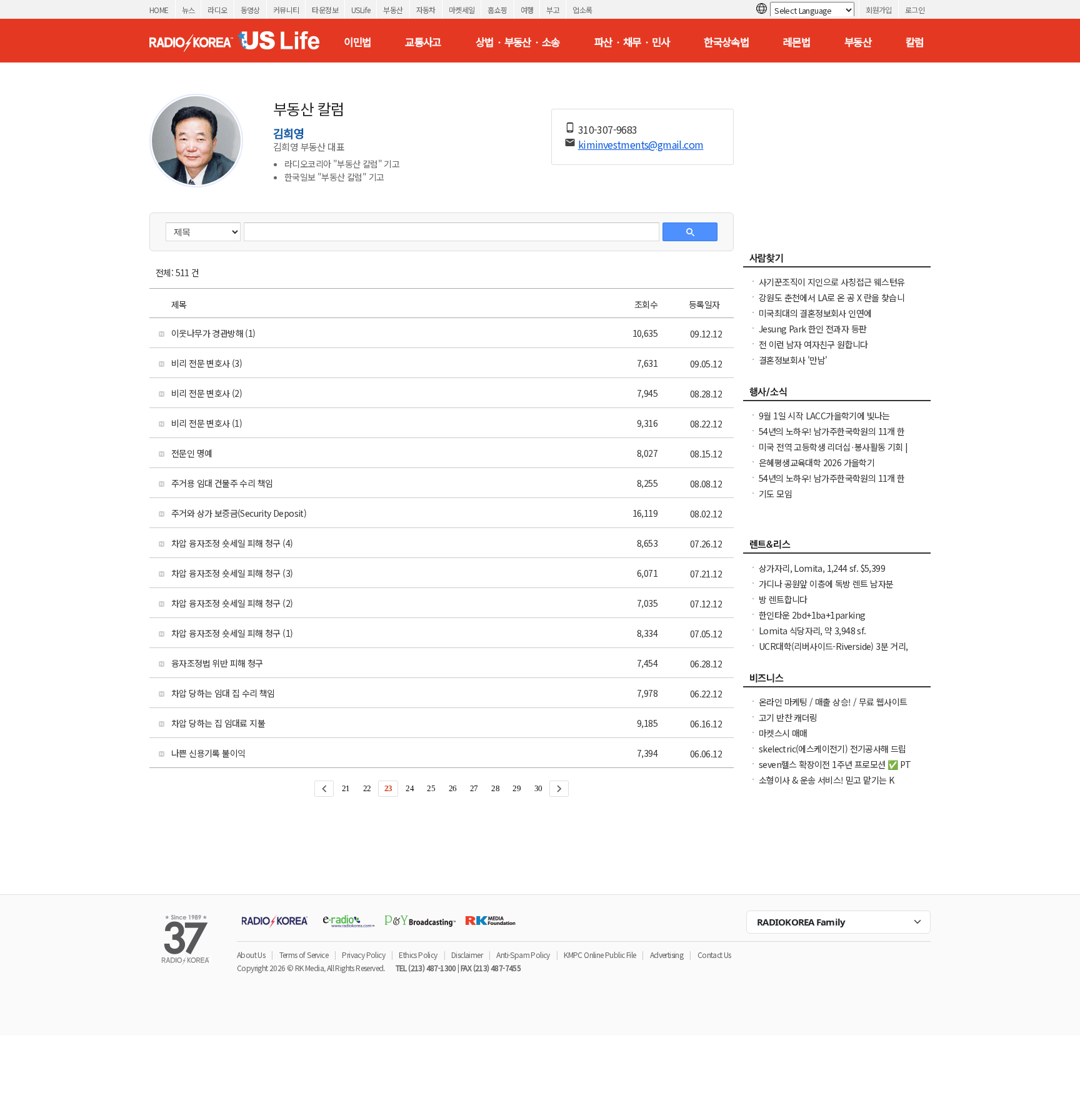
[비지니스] (836, 681)
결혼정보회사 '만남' (793, 360)
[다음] (559, 789)
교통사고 (423, 41)
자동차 (426, 9)
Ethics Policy (418, 954)
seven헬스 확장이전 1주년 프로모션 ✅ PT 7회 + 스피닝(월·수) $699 (835, 770)
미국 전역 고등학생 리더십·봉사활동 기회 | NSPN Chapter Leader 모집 (833, 453)
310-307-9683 (608, 129)
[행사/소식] (836, 395)
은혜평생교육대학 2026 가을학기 (816, 462)
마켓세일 (462, 9)
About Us (251, 954)
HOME (159, 9)
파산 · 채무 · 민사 (632, 41)
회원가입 (879, 9)
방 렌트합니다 (783, 599)
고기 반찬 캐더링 (788, 717)
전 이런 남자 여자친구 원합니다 (813, 344)
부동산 (392, 9)
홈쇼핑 (497, 9)
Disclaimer (466, 954)
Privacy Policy (363, 954)
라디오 (217, 9)
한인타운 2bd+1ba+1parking (812, 615)
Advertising (666, 954)
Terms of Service (303, 954)
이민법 (357, 41)
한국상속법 (726, 41)
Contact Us (714, 954)
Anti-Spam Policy (522, 954)
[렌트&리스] (836, 547)
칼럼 (915, 41)
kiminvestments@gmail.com (641, 144)
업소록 (582, 9)
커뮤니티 (286, 9)
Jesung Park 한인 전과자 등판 (812, 328)
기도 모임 (775, 493)
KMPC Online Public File (600, 954)
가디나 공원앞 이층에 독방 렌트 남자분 (826, 583)
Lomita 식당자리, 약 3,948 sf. (812, 630)
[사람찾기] (836, 261)
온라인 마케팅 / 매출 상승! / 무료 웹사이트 (833, 702)
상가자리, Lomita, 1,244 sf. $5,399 (822, 568)
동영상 (250, 9)
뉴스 (188, 9)
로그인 (914, 9)
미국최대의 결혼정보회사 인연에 (815, 313)
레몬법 (796, 41)
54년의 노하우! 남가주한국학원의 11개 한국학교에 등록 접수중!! (832, 437)
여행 (527, 9)
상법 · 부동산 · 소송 (518, 41)
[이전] (324, 789)
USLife (360, 9)
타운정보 (325, 9)
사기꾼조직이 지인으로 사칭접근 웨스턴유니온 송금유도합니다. (831, 288)
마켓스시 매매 (783, 733)
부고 (552, 9)
